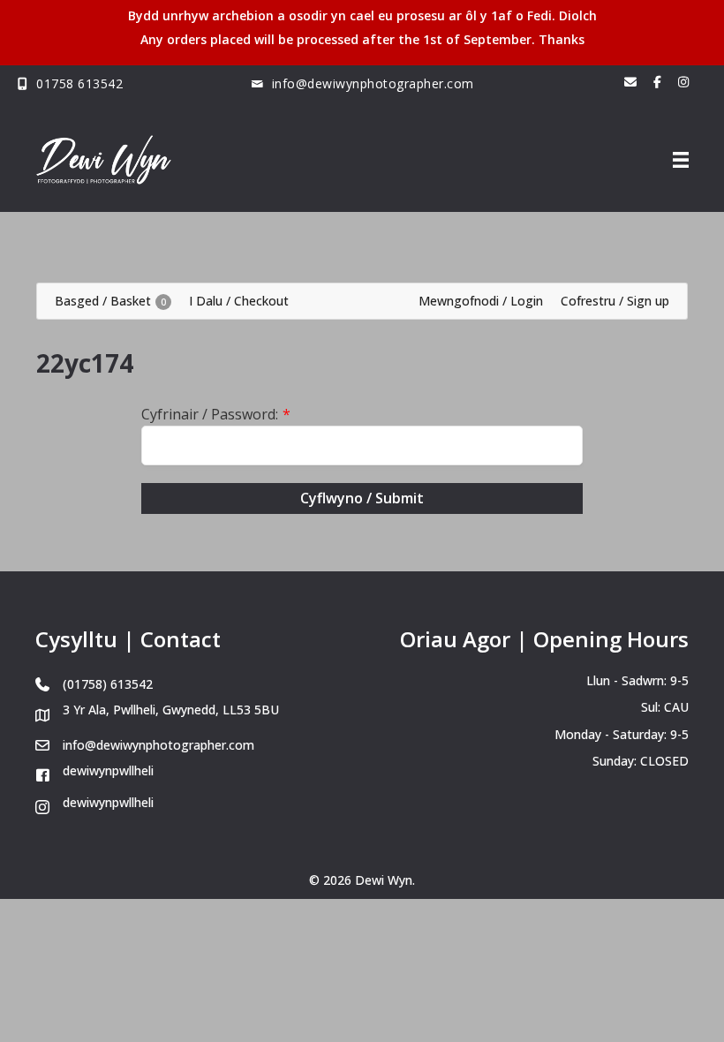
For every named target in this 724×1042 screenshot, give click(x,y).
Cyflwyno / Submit (362, 498)
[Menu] (681, 160)
